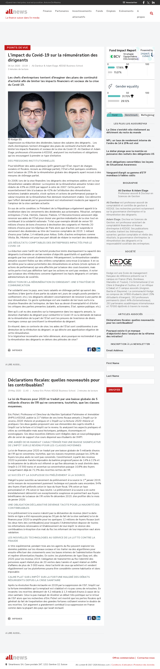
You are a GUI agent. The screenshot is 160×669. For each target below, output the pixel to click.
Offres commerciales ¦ (124, 657)
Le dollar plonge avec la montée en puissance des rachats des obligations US (130, 152)
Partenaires (62, 11)
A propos (141, 11)
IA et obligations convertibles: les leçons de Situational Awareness (129, 163)
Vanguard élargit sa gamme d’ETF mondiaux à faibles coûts (126, 174)
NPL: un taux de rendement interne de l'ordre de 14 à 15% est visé (128, 142)
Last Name (112, 376)
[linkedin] (98, 349)
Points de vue (17, 47)
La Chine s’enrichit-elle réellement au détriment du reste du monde (128, 131)
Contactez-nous (146, 657)
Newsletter (131, 2)
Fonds (99, 11)
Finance (47, 11)
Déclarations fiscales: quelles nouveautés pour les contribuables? (130, 321)
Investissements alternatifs (82, 11)
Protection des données (144, 665)
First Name (112, 363)
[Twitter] (148, 3)
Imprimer (17, 350)
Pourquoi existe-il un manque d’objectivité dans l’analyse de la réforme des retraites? (130, 333)
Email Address (114, 350)
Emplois (111, 11)
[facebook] (89, 349)
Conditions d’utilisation (121, 665)
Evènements (126, 11)
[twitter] (94, 349)
